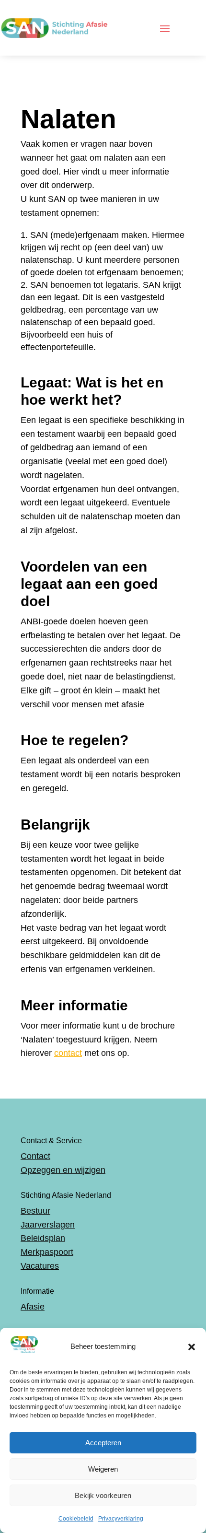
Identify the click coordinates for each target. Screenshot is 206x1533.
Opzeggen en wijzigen (63, 1170)
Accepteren (103, 1443)
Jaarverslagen (48, 1224)
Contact (35, 1156)
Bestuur (35, 1211)
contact (68, 1053)
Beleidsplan (43, 1238)
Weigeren (103, 1469)
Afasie (33, 1306)
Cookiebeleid (75, 1518)
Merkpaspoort (47, 1252)
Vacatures (40, 1266)
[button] (191, 1347)
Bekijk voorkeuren (103, 1495)
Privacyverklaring (120, 1518)
